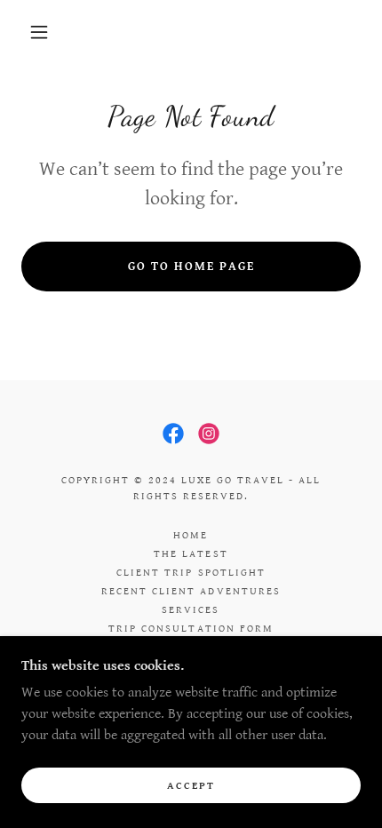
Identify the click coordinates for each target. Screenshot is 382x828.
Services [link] (190, 610)
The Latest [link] (190, 554)
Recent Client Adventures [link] (190, 591)
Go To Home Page (191, 266)
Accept (191, 786)
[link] (173, 433)
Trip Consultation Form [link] (190, 628)
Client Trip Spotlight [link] (190, 572)
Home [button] (190, 535)
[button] (39, 32)
